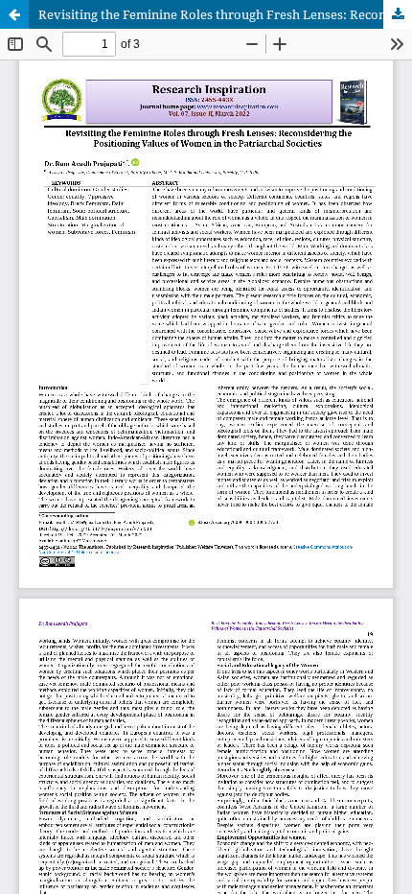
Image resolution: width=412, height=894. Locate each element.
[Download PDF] (397, 14)
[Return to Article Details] (14, 14)
